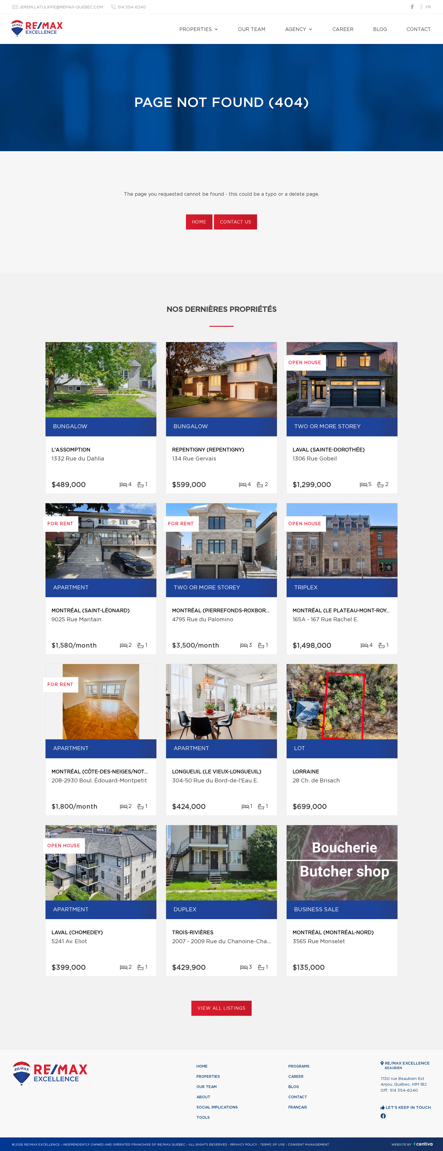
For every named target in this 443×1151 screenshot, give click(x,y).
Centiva (423, 1144)
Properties (195, 29)
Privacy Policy (243, 1144)
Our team (251, 29)
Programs (298, 1066)
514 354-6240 (132, 7)
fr (428, 7)
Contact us (235, 222)
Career (342, 29)
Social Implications (217, 1107)
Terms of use (272, 1144)
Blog (380, 29)
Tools (203, 1117)
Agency (295, 29)
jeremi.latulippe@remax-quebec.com (61, 7)
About (203, 1097)
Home (199, 222)
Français (297, 1107)
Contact (419, 29)
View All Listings (221, 1008)
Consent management (308, 1144)
